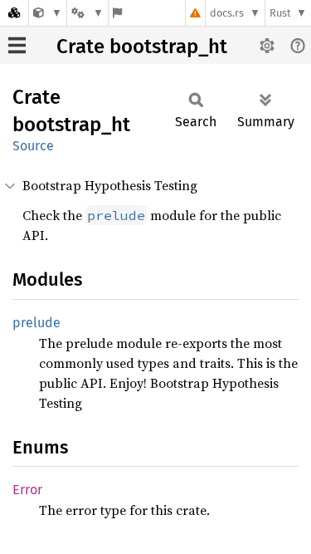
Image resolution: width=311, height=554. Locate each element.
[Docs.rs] (14, 13)
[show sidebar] (17, 45)
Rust (280, 13)
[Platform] (87, 13)
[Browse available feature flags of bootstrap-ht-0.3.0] (117, 13)
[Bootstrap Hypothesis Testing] (47, 13)
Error (27, 490)
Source (33, 146)
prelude (36, 323)
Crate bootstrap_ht (141, 46)
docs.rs (227, 13)
